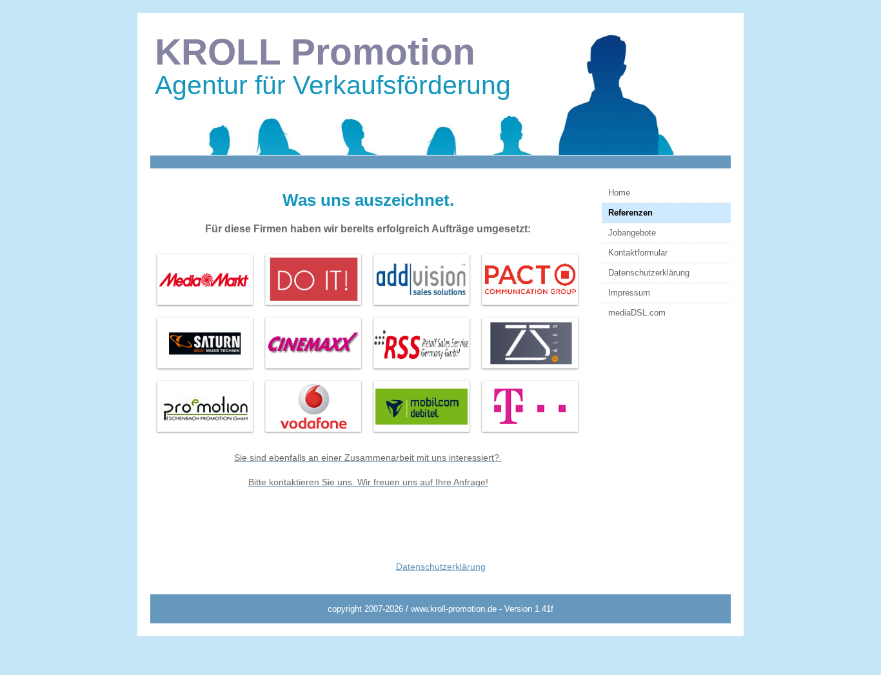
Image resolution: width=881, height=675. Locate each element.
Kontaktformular (638, 252)
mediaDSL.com (637, 312)
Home (619, 192)
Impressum (629, 292)
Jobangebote (632, 232)
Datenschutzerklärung (648, 272)
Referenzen (630, 212)
